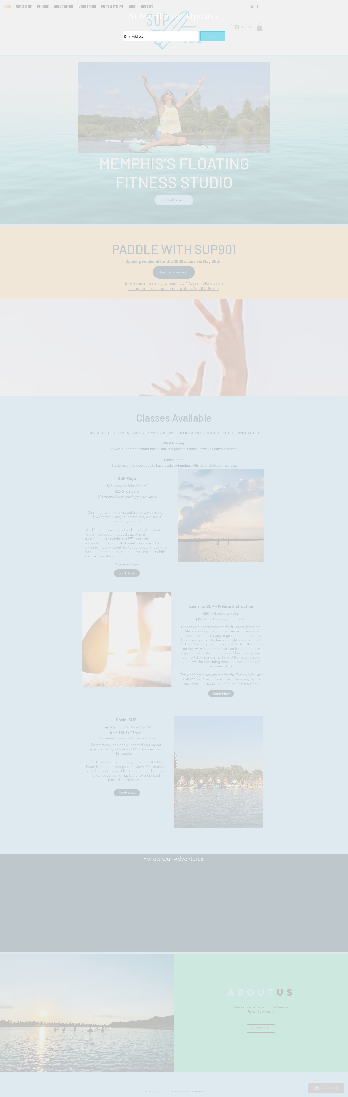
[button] (257, 5)
